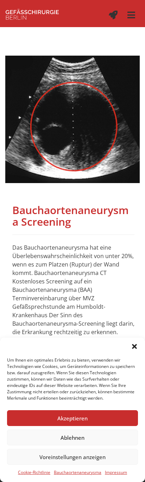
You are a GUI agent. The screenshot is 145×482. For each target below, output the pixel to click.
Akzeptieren (72, 418)
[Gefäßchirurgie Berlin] (32, 13)
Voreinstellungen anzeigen (72, 457)
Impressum (116, 472)
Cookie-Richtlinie (34, 472)
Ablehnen (72, 437)
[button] (134, 346)
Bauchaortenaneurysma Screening (70, 216)
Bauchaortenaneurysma (77, 472)
